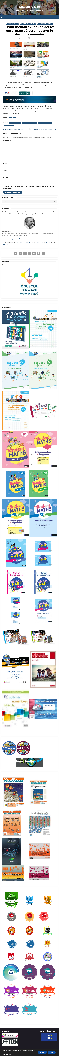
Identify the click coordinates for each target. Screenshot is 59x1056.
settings (10, 1054)
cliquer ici (12, 117)
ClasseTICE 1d (29, 6)
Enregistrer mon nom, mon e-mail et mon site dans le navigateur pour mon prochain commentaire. (29, 187)
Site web (5, 177)
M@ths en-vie (40, 242)
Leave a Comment (9, 125)
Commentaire (7, 140)
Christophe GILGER (35, 38)
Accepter (42, 1052)
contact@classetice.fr (14, 239)
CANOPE (25, 242)
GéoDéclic (47, 242)
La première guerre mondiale (28, 23)
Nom (5, 163)
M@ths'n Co (5, 244)
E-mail (5, 170)
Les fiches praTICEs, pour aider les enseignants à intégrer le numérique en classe (43, 129)
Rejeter (51, 1052)
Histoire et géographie (13, 23)
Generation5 (20, 242)
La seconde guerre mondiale (45, 23)
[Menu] (1, 17)
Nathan (29, 242)
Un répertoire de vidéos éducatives (14, 129)
